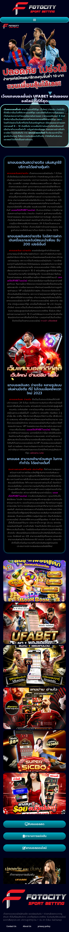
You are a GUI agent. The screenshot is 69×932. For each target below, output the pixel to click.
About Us (27, 926)
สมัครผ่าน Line (37, 452)
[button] (34, 19)
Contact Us (11, 926)
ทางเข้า (49, 320)
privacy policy (44, 926)
